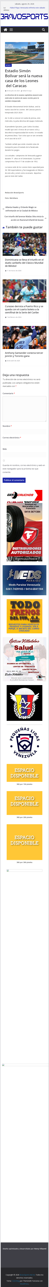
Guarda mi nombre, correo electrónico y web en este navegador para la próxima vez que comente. (24, 468)
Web (5, 449)
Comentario (9, 393)
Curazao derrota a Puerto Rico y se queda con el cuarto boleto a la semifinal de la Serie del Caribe (24, 309)
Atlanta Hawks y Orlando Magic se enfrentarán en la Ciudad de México (21, 209)
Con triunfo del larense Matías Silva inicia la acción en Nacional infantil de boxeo (24, 218)
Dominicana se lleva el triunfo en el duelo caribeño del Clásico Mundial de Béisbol (24, 262)
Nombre (7, 426)
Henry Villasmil (40, 1249)
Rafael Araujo (27, 91)
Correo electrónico (12, 437)
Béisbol (8, 65)
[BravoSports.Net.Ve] (24, 15)
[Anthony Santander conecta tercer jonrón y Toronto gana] (24, 327)
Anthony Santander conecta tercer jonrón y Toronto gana (24, 354)
